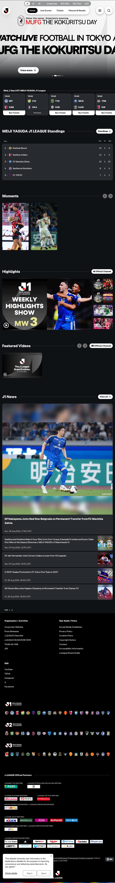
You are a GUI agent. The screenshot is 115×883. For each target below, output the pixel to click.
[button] (100, 11)
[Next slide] (110, 196)
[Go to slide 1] (52, 76)
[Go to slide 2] (57, 75)
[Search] (109, 11)
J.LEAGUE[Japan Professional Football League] (73, 858)
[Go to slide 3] (62, 76)
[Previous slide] (105, 196)
